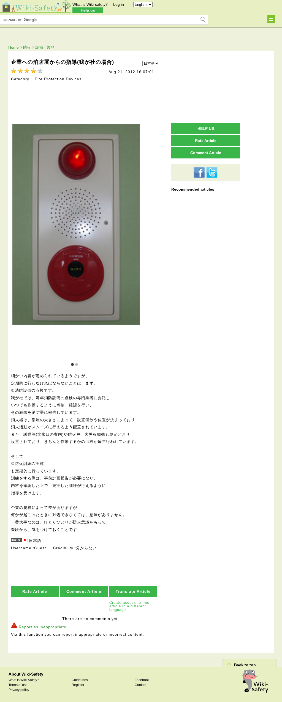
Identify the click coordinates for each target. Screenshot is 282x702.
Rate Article (34, 591)
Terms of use (18, 685)
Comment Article (83, 591)
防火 (27, 47)
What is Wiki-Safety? (24, 680)
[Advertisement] (205, 86)
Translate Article (133, 591)
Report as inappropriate (42, 627)
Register (78, 685)
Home (13, 47)
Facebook (142, 680)
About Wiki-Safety (26, 674)
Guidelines (80, 680)
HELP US (205, 128)
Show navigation (271, 19)
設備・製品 (45, 47)
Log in (118, 4)
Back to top (245, 665)
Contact (140, 685)
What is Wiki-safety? (90, 4)
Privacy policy (19, 690)
